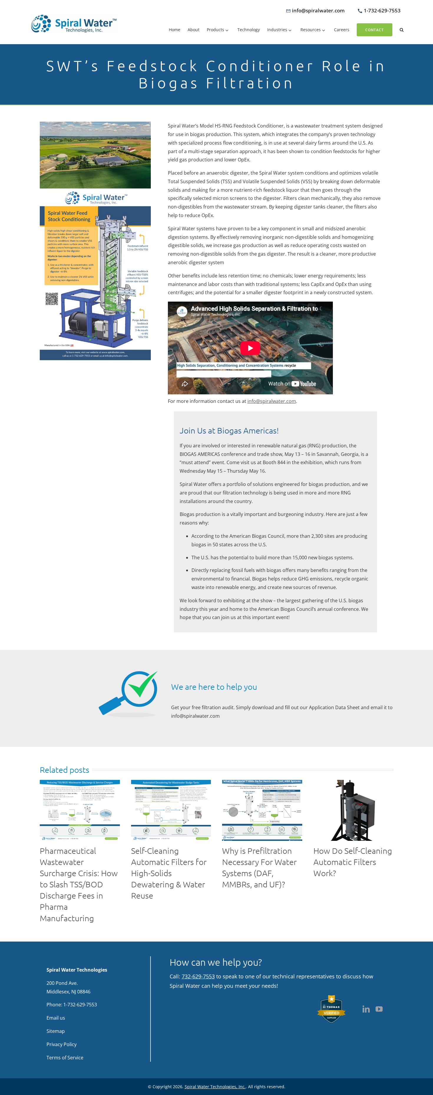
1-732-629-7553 (80, 1004)
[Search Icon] (402, 29)
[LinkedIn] (366, 1009)
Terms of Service (65, 1057)
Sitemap (56, 1031)
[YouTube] (379, 1009)
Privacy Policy (62, 1044)
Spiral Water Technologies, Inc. (215, 1086)
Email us (56, 1018)
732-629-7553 (198, 976)
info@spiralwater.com (271, 401)
